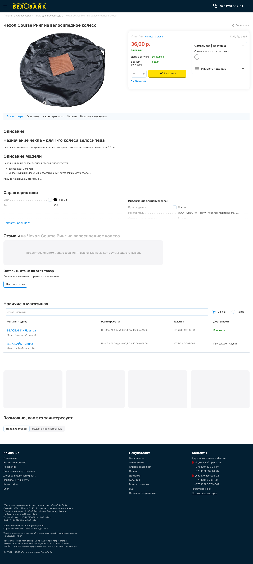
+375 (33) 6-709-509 (206, 484)
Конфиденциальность (16, 479)
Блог (6, 488)
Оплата (133, 471)
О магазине (10, 458)
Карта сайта (10, 484)
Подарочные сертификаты (19, 471)
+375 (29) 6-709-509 (206, 479)
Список (221, 311)
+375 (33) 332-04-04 (206, 471)
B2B (131, 488)
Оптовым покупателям (142, 493)
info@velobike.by (201, 488)
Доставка (135, 475)
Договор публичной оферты (19, 475)
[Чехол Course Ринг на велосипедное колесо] (62, 70)
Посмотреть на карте (204, 493)
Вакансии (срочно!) (14, 462)
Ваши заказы (136, 458)
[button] (241, 25)
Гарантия (134, 479)
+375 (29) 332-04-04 (206, 466)
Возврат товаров (139, 484)
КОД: (233, 36)
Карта (240, 311)
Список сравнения (140, 466)
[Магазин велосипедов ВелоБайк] (29, 6)
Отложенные (136, 462)
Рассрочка (9, 466)
